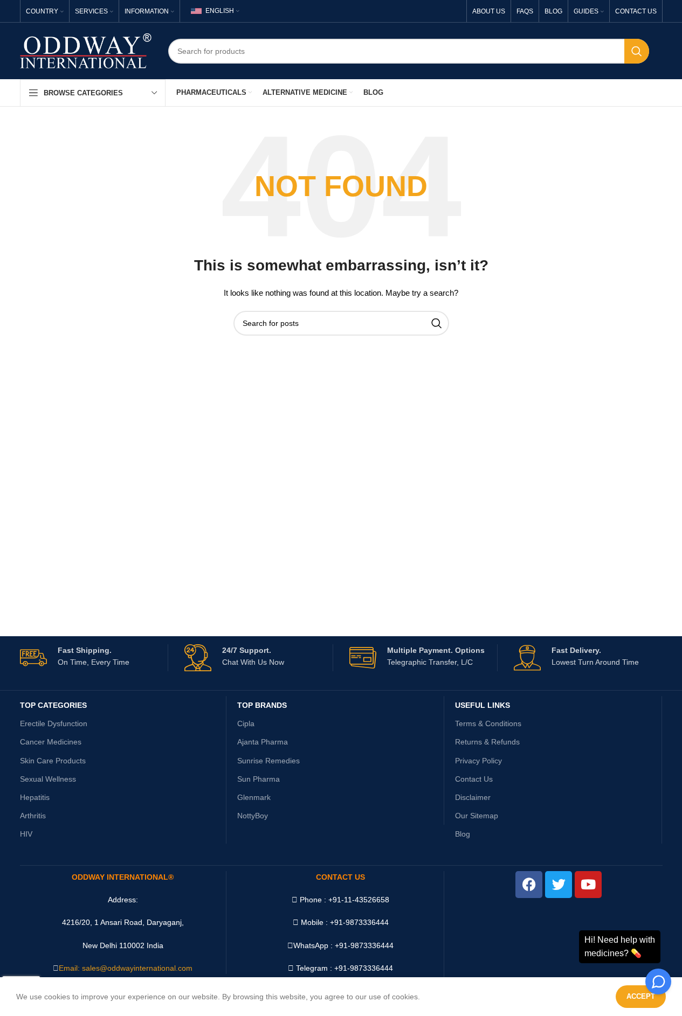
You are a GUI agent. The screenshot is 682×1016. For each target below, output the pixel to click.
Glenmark (254, 797)
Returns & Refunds (487, 741)
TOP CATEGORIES (53, 705)
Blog (462, 834)
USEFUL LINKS (482, 705)
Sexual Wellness (48, 779)
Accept (640, 996)
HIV (26, 834)
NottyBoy (252, 815)
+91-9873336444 (364, 945)
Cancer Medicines (50, 741)
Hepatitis (35, 797)
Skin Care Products (53, 760)
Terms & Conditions (488, 723)
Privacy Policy (478, 760)
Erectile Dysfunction (53, 723)
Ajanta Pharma (262, 741)
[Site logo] (86, 50)
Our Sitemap (476, 815)
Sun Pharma (258, 779)
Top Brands (262, 705)
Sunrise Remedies (268, 760)
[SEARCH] (636, 51)
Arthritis (33, 815)
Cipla (245, 723)
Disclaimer (473, 797)
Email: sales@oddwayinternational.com (125, 968)
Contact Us (474, 779)
